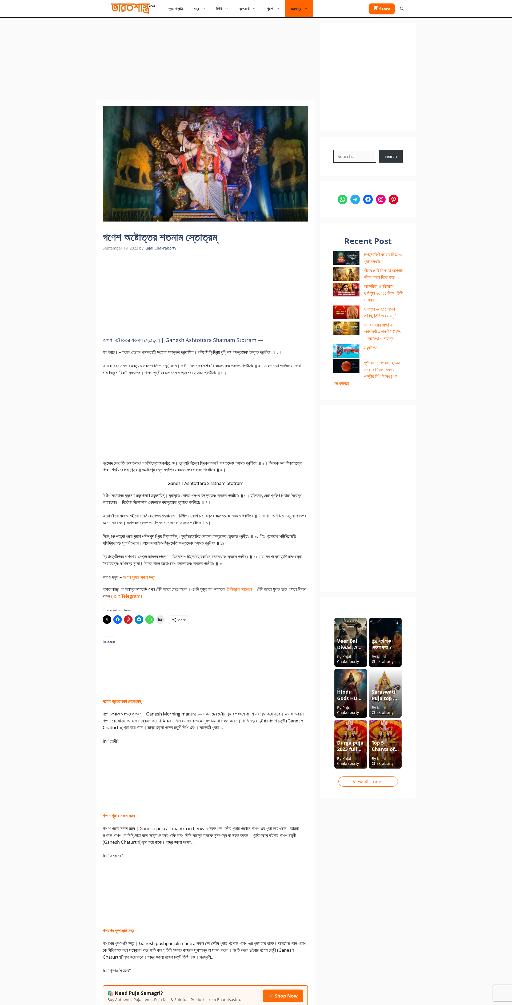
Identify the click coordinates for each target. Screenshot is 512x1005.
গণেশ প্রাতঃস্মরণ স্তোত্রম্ (122, 701)
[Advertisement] (205, 60)
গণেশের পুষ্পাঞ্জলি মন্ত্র (118, 930)
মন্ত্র (196, 8)
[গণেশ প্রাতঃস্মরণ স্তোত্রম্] (161, 688)
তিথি (219, 8)
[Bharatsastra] (132, 8)
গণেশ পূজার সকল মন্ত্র (139, 577)
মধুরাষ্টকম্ (370, 347)
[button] (402, 8)
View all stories (368, 781)
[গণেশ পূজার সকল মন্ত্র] (149, 803)
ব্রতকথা (244, 8)
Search (391, 156)
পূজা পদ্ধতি (176, 8)
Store (384, 8)
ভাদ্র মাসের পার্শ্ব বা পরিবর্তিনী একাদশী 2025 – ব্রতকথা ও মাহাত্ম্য (382, 331)
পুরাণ (270, 8)
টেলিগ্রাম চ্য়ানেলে (239, 589)
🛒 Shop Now (283, 996)
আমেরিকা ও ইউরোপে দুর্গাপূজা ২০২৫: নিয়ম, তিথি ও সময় (383, 293)
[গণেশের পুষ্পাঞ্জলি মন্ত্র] (149, 917)
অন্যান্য (295, 8)
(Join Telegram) (126, 596)
